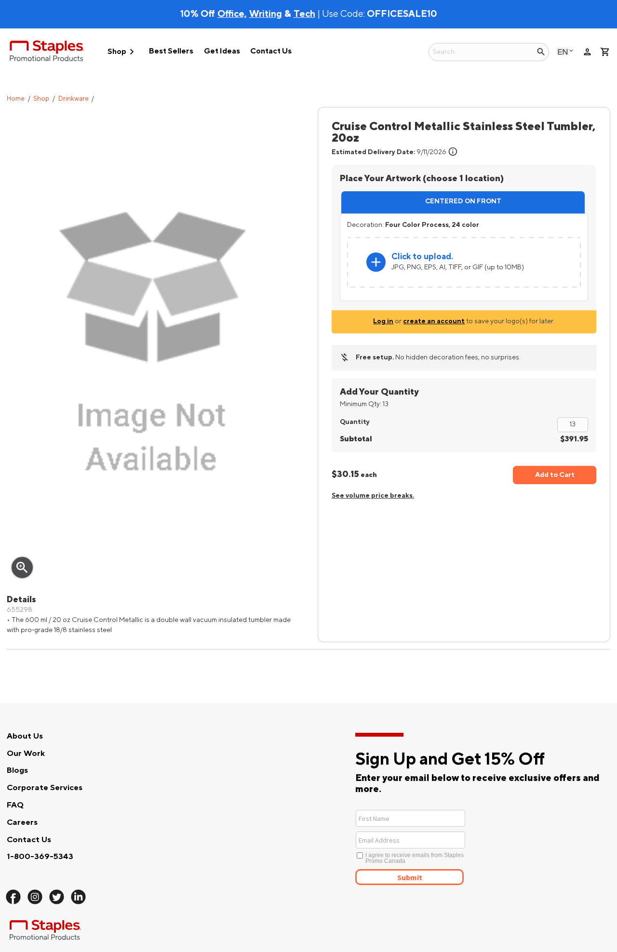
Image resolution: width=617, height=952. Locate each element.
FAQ (15, 805)
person (587, 52)
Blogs (17, 770)
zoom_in (22, 567)
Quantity (355, 421)
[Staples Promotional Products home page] (47, 52)
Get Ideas (222, 51)
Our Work (26, 753)
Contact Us (271, 51)
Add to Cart (555, 474)
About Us (25, 736)
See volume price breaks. (373, 495)
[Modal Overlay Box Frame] (445, 846)
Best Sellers (171, 51)
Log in (383, 321)
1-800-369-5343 (40, 856)
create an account (434, 321)
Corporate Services (44, 787)
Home (16, 98)
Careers (22, 822)
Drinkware (73, 98)
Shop (122, 51)
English (562, 51)
